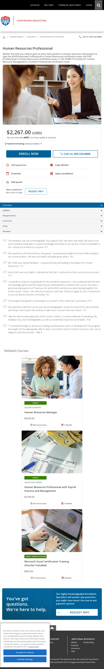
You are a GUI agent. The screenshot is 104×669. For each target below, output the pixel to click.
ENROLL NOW (28, 154)
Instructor (7, 220)
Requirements (9, 215)
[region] (25, 645)
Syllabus (6, 210)
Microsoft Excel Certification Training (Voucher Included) (46, 563)
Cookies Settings (25, 659)
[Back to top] (52, 638)
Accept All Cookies (25, 652)
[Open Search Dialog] (98, 5)
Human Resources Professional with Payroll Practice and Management (50, 488)
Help (73, 651)
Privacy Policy (89, 662)
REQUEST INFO (35, 191)
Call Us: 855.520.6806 (90, 36)
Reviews (7, 231)
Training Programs (16, 37)
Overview (7, 205)
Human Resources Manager (40, 412)
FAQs (5, 226)
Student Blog (88, 642)
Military (74, 642)
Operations (31, 37)
